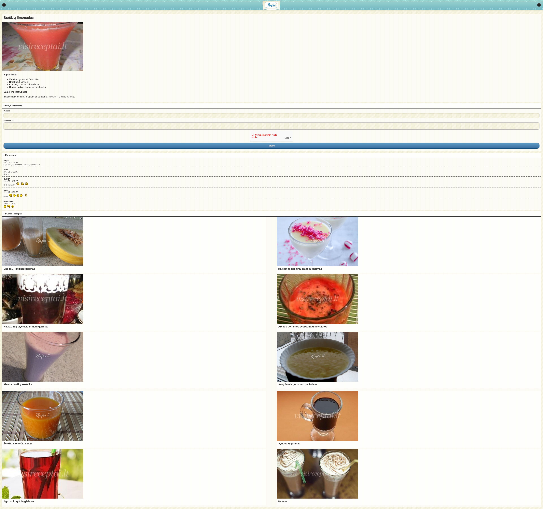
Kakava (282, 501)
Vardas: (7, 111)
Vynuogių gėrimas (289, 443)
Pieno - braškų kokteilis (18, 384)
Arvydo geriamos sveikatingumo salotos (302, 326)
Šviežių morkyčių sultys (18, 443)
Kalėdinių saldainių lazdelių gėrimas (300, 268)
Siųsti (271, 145)
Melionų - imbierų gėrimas (19, 268)
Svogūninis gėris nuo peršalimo (297, 384)
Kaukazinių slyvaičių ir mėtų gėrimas (26, 326)
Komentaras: (9, 120)
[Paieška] (539, 5)
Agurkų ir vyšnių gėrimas (19, 501)
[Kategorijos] (4, 5)
